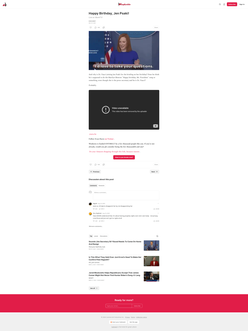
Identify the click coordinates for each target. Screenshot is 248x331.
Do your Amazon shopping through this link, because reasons (114, 151)
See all (92, 288)
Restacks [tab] (101, 185)
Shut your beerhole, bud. (97, 247)
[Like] (91, 27)
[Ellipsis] (158, 203)
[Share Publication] (224, 4)
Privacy (127, 317)
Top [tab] (91, 236)
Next (153, 172)
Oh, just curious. (94, 262)
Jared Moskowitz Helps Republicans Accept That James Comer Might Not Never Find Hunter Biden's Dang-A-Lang (114, 274)
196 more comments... (96, 226)
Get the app (133, 322)
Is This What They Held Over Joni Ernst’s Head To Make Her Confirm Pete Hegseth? (115, 258)
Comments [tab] (93, 185)
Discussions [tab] (103, 236)
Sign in (242, 4)
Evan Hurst (92, 21)
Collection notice (141, 317)
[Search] (220, 4)
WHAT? (91, 278)
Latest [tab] (96, 236)
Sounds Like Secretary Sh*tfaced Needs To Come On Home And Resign (115, 242)
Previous (96, 172)
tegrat (95, 203)
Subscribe (232, 4)
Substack (114, 327)
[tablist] (97, 186)
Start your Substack (119, 322)
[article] (124, 247)
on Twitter (109, 139)
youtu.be (92, 134)
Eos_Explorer (97, 213)
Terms (133, 317)
